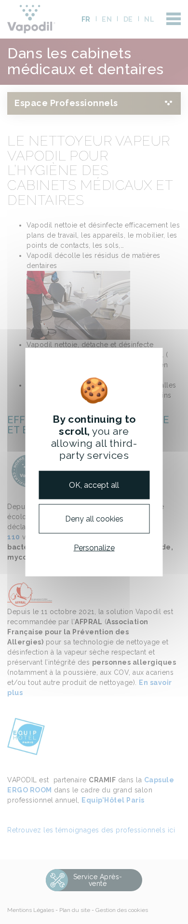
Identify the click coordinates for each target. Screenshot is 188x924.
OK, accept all (94, 484)
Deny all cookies (94, 518)
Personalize (94, 547)
